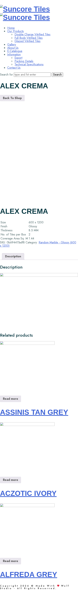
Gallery (11, 44)
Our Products (15, 31)
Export (18, 58)
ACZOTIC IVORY (28, 493)
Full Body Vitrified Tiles (29, 38)
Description (13, 256)
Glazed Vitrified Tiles (27, 41)
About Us (13, 48)
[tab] (13, 256)
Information (14, 54)
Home (11, 28)
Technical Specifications (29, 64)
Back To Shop (12, 98)
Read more (10, 399)
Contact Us (13, 68)
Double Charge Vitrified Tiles (32, 34)
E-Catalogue (14, 51)
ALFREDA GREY (28, 574)
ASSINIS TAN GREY (34, 412)
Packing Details (24, 61)
